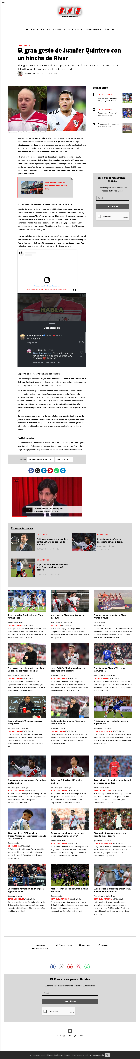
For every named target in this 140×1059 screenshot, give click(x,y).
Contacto (42, 945)
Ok (107, 1055)
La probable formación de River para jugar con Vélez (26, 890)
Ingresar (104, 945)
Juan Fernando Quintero (40, 459)
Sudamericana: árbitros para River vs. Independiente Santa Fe (112, 890)
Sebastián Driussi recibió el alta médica (66, 781)
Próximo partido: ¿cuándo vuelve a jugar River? (111, 722)
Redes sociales (64, 459)
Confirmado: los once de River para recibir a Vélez (68, 722)
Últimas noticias (65, 945)
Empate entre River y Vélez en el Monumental (110, 669)
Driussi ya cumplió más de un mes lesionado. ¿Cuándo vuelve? (67, 834)
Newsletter (86, 945)
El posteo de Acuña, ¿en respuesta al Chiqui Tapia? (110, 540)
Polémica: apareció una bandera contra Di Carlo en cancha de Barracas (52, 542)
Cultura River (93, 29)
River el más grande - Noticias (114, 179)
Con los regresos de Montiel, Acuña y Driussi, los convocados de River (26, 669)
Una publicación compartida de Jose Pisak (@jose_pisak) (47, 289)
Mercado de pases (102, 791)
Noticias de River (39, 29)
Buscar (110, 29)
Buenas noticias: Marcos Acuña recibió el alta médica (27, 781)
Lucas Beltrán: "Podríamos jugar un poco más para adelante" (68, 669)
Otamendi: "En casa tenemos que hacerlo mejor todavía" (110, 834)
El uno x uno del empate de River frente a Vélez (110, 616)
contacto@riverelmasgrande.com (70, 1035)
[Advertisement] (116, 153)
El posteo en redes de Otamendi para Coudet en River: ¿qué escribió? (52, 567)
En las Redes (74, 29)
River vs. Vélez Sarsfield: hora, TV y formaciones (25, 616)
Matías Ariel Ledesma (34, 74)
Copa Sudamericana (103, 731)
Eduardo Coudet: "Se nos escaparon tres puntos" (25, 722)
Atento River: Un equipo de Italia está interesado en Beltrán (112, 781)
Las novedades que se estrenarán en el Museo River (56, 185)
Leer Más (28, 510)
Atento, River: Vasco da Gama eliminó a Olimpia (69, 890)
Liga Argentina (15, 625)
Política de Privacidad (41, 949)
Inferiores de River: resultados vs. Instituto (67, 616)
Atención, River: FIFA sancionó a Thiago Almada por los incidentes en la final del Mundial (27, 836)
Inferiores (56, 625)
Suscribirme (112, 206)
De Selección (14, 846)
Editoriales (59, 29)
